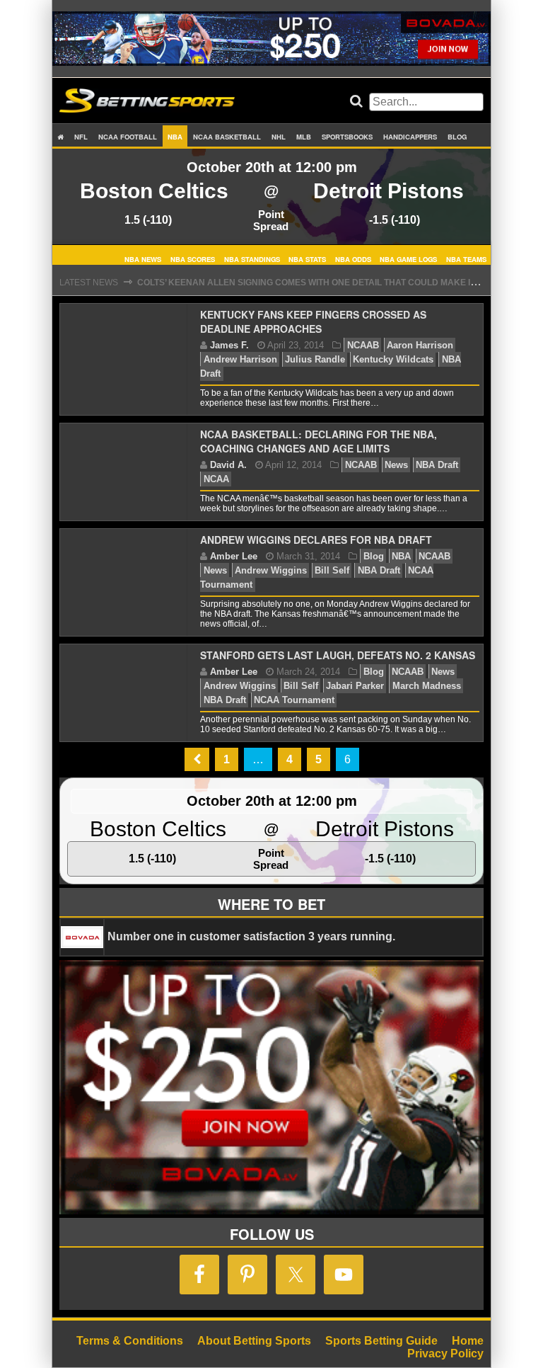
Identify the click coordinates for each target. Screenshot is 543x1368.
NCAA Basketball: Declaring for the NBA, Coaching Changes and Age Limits (318, 441)
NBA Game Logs (408, 258)
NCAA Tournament (294, 700)
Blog (457, 137)
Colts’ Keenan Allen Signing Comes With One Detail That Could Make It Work (320, 282)
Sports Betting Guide (381, 1341)
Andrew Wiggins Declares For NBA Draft (316, 539)
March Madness (426, 685)
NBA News (142, 258)
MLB (303, 137)
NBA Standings (252, 258)
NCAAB (363, 345)
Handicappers (410, 137)
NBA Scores (192, 258)
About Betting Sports (254, 1341)
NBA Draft (437, 465)
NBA (175, 137)
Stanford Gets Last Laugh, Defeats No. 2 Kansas (337, 655)
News (396, 465)
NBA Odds (353, 258)
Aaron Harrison (420, 345)
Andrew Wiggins (271, 570)
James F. (229, 345)
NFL (81, 137)
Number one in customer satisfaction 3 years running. (251, 936)
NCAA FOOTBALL (127, 137)
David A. (228, 465)
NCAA (216, 479)
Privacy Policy (445, 1353)
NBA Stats (307, 258)
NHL (279, 137)
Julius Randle (315, 359)
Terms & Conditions (129, 1341)
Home (468, 1341)
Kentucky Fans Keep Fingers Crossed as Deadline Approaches (313, 321)
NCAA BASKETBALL (227, 137)
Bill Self (332, 570)
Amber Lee (233, 556)
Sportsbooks (347, 137)
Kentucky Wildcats (393, 359)
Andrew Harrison (240, 359)
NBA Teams (466, 258)
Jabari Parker (355, 685)
